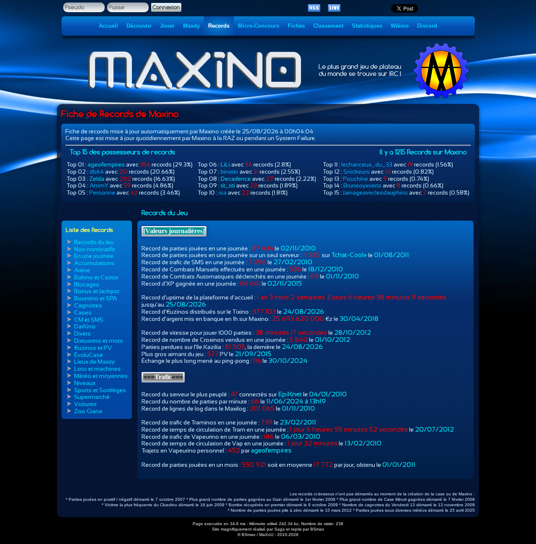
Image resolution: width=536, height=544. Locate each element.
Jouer (167, 26)
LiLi (225, 164)
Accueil (108, 26)
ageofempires (106, 164)
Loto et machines (97, 368)
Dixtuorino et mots (98, 340)
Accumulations (94, 263)
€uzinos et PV (93, 347)
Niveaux (84, 383)
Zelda (96, 178)
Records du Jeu (94, 242)
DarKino (84, 326)
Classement (328, 26)
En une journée (93, 255)
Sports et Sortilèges (100, 390)
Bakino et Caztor (96, 277)
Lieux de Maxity (94, 361)
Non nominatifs (94, 249)
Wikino (400, 26)
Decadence (236, 178)
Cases (83, 312)
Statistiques (367, 26)
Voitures (85, 404)
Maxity (191, 26)
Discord (427, 26)
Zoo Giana (88, 411)
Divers (82, 333)
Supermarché (92, 396)
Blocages (86, 284)
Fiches (296, 26)
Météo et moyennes (101, 375)
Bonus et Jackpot (96, 291)
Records (218, 26)
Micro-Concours (258, 26)
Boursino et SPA (95, 298)
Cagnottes (88, 305)
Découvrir (139, 26)
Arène (82, 270)
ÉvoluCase (88, 354)
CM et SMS (88, 319)
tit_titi (228, 185)
